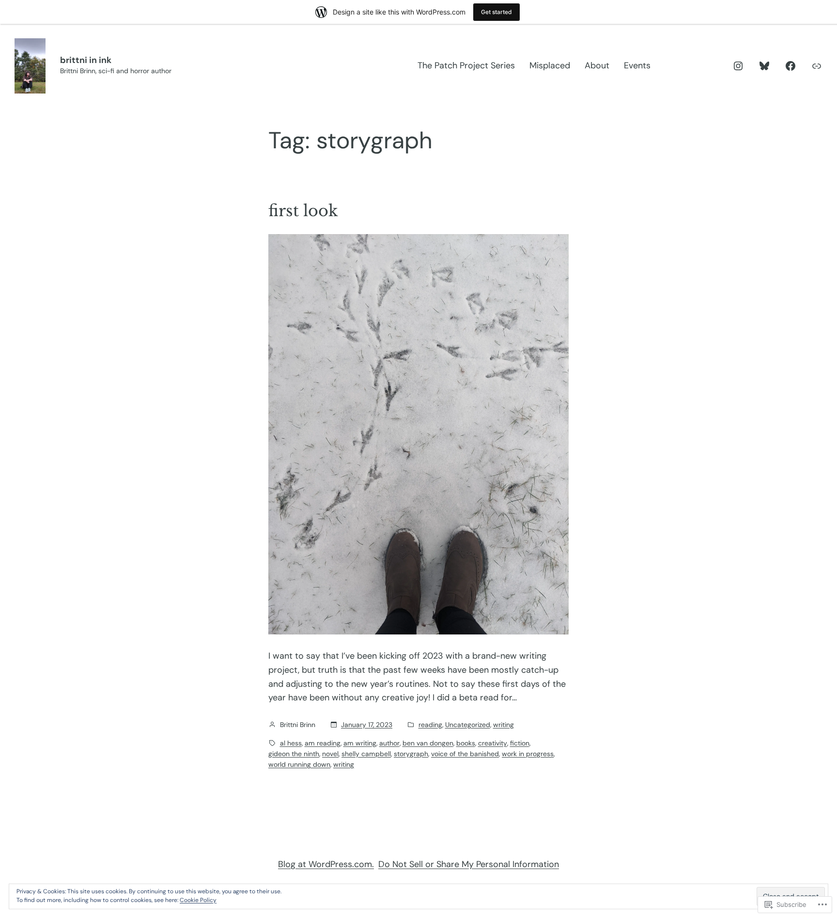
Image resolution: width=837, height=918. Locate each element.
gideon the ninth (293, 753)
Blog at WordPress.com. (326, 864)
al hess (291, 743)
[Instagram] (738, 66)
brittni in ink (85, 60)
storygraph (411, 753)
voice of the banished (465, 753)
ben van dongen (428, 743)
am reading (323, 743)
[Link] (816, 66)
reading (430, 724)
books (465, 743)
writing (503, 724)
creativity (492, 743)
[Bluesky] (764, 66)
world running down (299, 764)
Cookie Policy (198, 900)
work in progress (528, 753)
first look (303, 211)
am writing (359, 743)
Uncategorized (467, 724)
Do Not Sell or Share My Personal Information (468, 864)
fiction (519, 743)
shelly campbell (366, 753)
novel (330, 753)
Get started (496, 12)
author (389, 743)
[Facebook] (790, 66)
